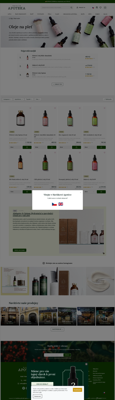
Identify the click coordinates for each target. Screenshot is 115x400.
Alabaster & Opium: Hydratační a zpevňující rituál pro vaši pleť (33, 214)
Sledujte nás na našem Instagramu (59, 263)
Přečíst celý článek (19, 250)
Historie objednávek (98, 377)
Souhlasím (77, 390)
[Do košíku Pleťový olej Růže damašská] (51, 147)
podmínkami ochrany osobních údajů (62, 358)
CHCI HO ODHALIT (42, 384)
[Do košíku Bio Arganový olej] (76, 147)
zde (40, 392)
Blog (15, 210)
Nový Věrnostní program (99, 373)
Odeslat (67, 355)
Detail (101, 191)
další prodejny (56, 329)
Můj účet (95, 371)
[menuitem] (9, 14)
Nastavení (37, 396)
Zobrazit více (58, 84)
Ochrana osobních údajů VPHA (99, 383)
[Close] (80, 193)
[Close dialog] (86, 364)
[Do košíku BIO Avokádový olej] (101, 147)
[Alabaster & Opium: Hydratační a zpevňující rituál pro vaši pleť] (81, 231)
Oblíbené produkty (97, 375)
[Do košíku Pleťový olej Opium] (27, 147)
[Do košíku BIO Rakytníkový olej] (27, 191)
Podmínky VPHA (97, 380)
